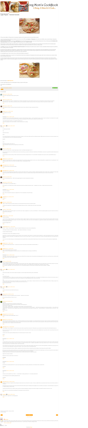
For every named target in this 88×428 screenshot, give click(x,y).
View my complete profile (7, 422)
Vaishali (4, 158)
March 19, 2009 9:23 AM (10, 370)
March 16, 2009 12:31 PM (8, 99)
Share (2, 89)
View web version (29, 416)
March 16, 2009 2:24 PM (10, 116)
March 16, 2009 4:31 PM (10, 170)
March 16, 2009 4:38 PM (10, 189)
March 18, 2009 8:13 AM (11, 286)
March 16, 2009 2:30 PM (11, 125)
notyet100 (4, 196)
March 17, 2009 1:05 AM (7, 209)
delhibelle (4, 248)
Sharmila (4, 243)
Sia (3, 261)
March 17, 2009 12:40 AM (8, 202)
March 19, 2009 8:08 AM (10, 326)
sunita (4, 182)
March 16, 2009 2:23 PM (9, 111)
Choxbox (4, 215)
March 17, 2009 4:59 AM (11, 226)
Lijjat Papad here (10, 80)
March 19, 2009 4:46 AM (8, 319)
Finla (3, 94)
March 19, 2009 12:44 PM (10, 381)
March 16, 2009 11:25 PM (10, 196)
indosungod (5, 170)
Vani (3, 99)
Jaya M (4, 301)
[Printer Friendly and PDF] (55, 88)
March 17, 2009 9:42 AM (9, 248)
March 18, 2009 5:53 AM (7, 261)
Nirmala (4, 319)
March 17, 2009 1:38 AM (9, 215)
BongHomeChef (5, 226)
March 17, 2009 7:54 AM (9, 243)
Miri (3, 202)
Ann (3, 176)
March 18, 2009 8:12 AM (11, 269)
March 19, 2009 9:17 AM (10, 338)
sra (3, 209)
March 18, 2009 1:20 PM (8, 301)
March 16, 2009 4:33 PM (7, 176)
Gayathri (4, 111)
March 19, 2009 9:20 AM (10, 361)
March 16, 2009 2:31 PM (7, 148)
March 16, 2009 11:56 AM (8, 94)
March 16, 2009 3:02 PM (9, 158)
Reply (3, 96)
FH (3, 148)
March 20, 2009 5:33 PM (11, 394)
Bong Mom (4, 125)
